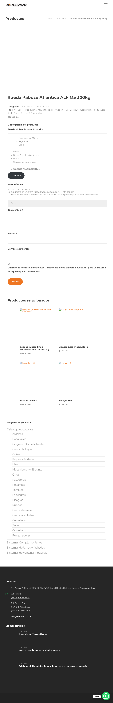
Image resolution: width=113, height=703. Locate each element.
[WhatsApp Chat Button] (106, 696)
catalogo (46, 110)
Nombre (13, 233)
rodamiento (87, 110)
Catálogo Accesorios (31, 107)
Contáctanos (16, 175)
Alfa (39, 110)
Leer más (26, 353)
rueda (96, 110)
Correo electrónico (19, 249)
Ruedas (46, 107)
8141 (16, 110)
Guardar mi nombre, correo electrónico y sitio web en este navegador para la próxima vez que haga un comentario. (57, 269)
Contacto (11, 581)
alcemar (33, 110)
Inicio (50, 18)
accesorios (24, 110)
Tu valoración (16, 210)
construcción (57, 110)
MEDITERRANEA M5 (72, 110)
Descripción (14, 117)
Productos (61, 18)
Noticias (23, 631)
